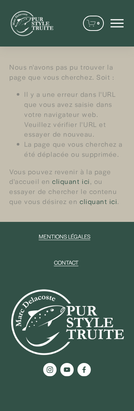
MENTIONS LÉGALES (64, 236)
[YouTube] (67, 369)
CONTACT (66, 262)
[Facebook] (84, 369)
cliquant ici (71, 181)
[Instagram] (50, 369)
